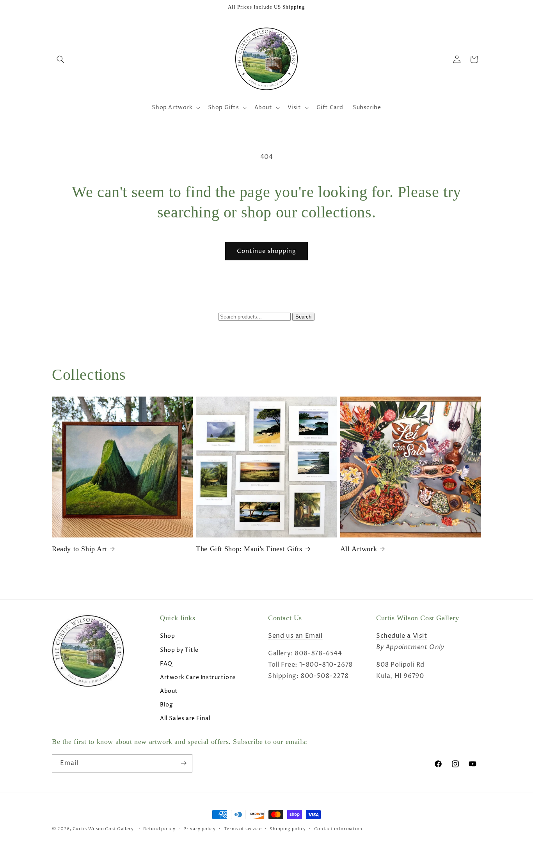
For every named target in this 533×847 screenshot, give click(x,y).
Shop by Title (179, 650)
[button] (60, 59)
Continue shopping (266, 251)
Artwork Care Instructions (198, 677)
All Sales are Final (185, 718)
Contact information (338, 829)
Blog (166, 704)
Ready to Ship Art (79, 549)
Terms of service (243, 829)
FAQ (166, 663)
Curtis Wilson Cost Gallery (103, 829)
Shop (167, 636)
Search (303, 317)
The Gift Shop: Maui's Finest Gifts (249, 549)
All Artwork (358, 549)
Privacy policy (199, 829)
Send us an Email (295, 636)
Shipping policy (288, 829)
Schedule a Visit (401, 636)
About (169, 691)
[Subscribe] (183, 763)
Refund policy (159, 829)
